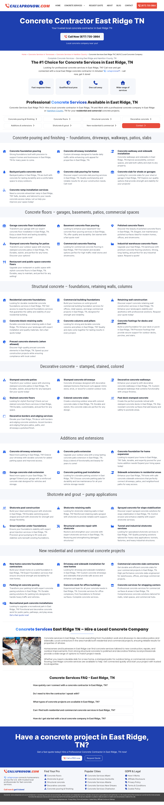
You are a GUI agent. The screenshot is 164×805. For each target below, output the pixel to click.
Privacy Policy (134, 782)
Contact (129, 5)
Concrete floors (61, 119)
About (110, 5)
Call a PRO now (73, 758)
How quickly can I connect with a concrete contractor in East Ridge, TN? (70, 685)
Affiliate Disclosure (136, 779)
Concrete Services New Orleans (102, 785)
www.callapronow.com (60, 799)
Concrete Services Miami (98, 775)
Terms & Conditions (136, 785)
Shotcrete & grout (61, 125)
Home (57, 5)
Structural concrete (100, 119)
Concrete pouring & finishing (21, 119)
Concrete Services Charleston (101, 789)
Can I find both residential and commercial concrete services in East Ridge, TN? (74, 710)
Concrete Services (73, 5)
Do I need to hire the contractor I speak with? (56, 693)
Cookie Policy (133, 789)
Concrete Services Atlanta (99, 782)
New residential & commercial (100, 125)
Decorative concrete (139, 119)
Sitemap (112, 799)
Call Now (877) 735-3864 (83, 36)
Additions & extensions (21, 125)
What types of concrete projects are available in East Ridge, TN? (66, 702)
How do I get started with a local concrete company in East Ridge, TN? (69, 718)
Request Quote (96, 5)
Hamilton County (55, 110)
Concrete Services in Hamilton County (71, 54)
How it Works (133, 775)
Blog (118, 5)
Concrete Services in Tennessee (41, 54)
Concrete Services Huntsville (100, 779)
